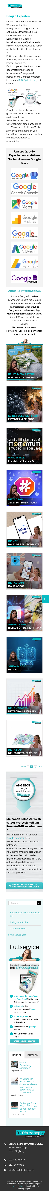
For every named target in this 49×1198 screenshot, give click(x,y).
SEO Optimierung (27, 80)
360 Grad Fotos (18, 935)
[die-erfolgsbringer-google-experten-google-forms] (24, 272)
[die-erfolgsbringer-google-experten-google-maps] (24, 198)
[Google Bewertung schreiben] (14, 1062)
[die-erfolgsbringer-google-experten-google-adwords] (24, 242)
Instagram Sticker (19, 922)
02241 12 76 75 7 (17, 1159)
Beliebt (16, 1055)
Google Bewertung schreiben (25, 1065)
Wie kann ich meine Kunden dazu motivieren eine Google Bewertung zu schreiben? (28, 1086)
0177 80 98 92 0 (16, 1165)
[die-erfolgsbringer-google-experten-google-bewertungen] (24, 228)
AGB (40, 1184)
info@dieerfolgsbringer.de (21, 1170)
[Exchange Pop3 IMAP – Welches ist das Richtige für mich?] (14, 1103)
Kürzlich (32, 1055)
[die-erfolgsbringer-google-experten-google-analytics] (24, 213)
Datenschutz (32, 1184)
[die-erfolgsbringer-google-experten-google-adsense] (24, 257)
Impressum (22, 1184)
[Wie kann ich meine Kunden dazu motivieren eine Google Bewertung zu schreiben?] (14, 1079)
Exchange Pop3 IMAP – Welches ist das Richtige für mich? (28, 1107)
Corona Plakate (18, 928)
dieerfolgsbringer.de (24, 1189)
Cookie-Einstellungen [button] (18, 1186)
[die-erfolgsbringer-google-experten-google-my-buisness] (24, 169)
